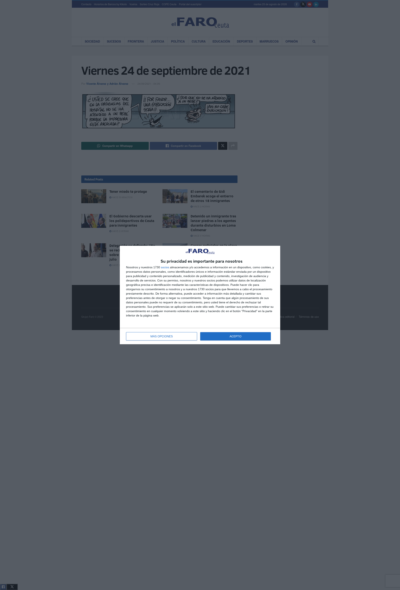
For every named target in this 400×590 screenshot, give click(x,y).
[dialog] (200, 295)
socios (165, 267)
